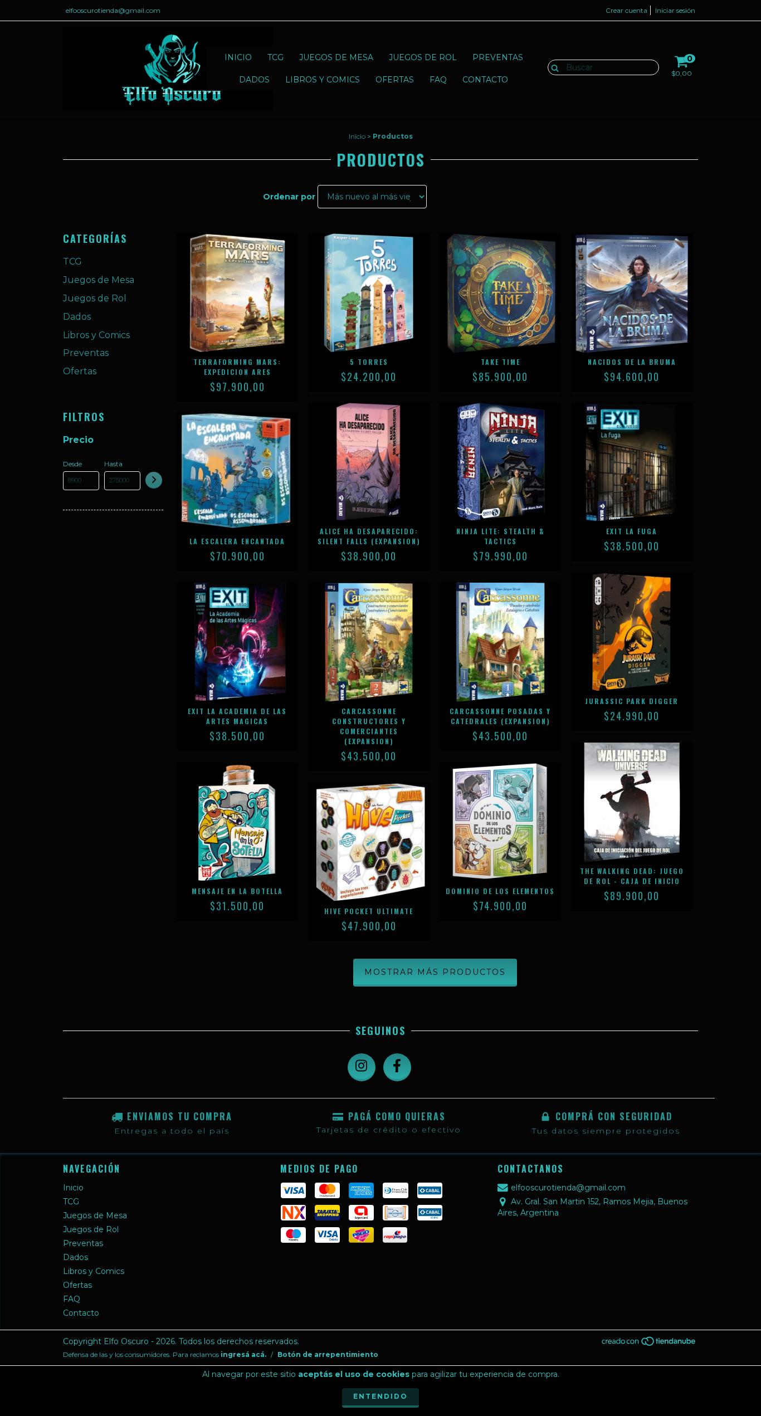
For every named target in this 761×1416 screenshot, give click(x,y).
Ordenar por (289, 197)
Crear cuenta (626, 10)
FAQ (438, 80)
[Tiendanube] (649, 1344)
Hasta (113, 464)
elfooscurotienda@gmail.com (113, 10)
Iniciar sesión (675, 10)
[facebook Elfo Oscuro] (397, 1067)
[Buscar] (552, 66)
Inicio (238, 57)
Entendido (380, 1396)
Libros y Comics (322, 80)
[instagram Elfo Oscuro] (361, 1067)
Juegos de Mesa (336, 57)
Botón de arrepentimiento (327, 1354)
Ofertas (394, 80)
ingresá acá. (243, 1354)
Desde (72, 464)
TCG (275, 57)
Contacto (485, 80)
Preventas (497, 57)
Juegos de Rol (423, 57)
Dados (254, 80)
